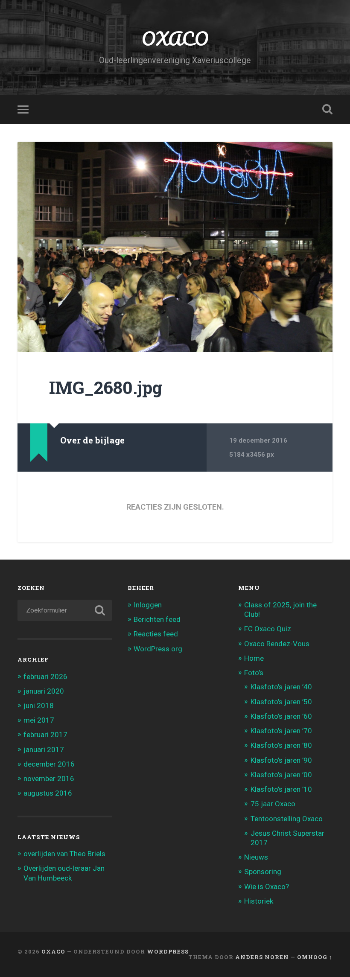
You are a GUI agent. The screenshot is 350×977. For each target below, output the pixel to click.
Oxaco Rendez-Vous (276, 643)
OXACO (175, 38)
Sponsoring (262, 871)
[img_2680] (175, 247)
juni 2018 (38, 705)
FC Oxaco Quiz (267, 628)
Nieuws (256, 857)
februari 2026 (45, 676)
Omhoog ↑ (314, 957)
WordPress (168, 951)
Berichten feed (157, 619)
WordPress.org (158, 649)
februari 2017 (45, 734)
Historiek (258, 901)
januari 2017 (43, 749)
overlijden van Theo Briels (64, 853)
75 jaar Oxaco (273, 803)
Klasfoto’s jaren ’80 (281, 745)
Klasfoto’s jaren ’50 (281, 701)
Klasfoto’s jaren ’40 (281, 686)
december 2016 (49, 764)
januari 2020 (43, 691)
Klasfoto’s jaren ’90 (281, 760)
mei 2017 (38, 720)
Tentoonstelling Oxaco (287, 818)
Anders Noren (262, 957)
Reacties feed (156, 634)
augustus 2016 (47, 793)
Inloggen (148, 605)
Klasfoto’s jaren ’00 (281, 774)
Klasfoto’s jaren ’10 (281, 789)
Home (254, 658)
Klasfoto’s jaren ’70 (281, 730)
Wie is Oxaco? (266, 886)
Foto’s (253, 672)
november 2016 (48, 778)
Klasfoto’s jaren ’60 (281, 716)
